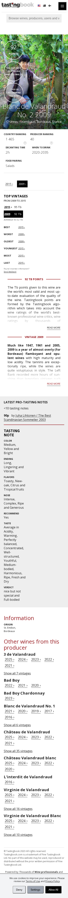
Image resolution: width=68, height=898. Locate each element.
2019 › (36, 711)
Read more (53, 327)
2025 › (9, 659)
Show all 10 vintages (18, 835)
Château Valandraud (20, 122)
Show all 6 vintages (17, 725)
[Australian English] (44, 6)
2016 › (9, 717)
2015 (7, 207)
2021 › (9, 665)
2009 (7, 214)
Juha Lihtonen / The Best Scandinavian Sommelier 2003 (27, 417)
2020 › (36, 685)
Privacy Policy (52, 881)
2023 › (36, 659)
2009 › (22, 184)
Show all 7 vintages (17, 673)
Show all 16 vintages (18, 809)
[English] (39, 6)
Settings (35, 889)
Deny (19, 889)
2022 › (49, 659)
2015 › (9, 184)
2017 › (49, 711)
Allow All (53, 889)
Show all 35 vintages (18, 751)
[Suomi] (50, 6)
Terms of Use (33, 881)
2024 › (22, 659)
